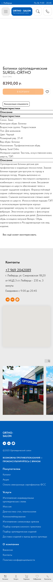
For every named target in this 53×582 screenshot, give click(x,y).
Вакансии (8, 549)
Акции (6, 479)
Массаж (7, 506)
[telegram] (8, 300)
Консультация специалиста (16, 104)
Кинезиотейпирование (14, 516)
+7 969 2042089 (18, 270)
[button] (47, 11)
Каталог (7, 474)
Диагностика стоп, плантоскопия (19, 511)
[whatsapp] (17, 300)
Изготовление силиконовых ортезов (21, 521)
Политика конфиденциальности (19, 559)
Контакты (7, 554)
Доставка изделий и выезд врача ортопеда (25, 536)
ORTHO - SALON (22, 10)
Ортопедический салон (21, 13)
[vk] (12, 300)
